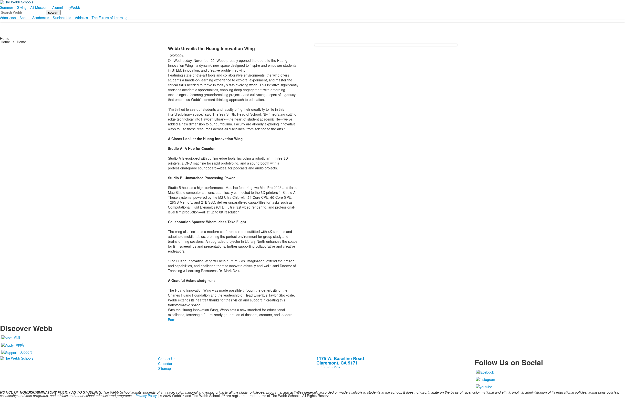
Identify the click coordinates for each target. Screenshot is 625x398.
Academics (40, 17)
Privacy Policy (146, 395)
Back (172, 319)
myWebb (73, 7)
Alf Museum (39, 7)
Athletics (81, 17)
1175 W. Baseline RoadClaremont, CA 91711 (340, 360)
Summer (6, 7)
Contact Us (166, 358)
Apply (20, 344)
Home (6, 41)
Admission (8, 17)
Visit (17, 337)
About (24, 17)
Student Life (62, 17)
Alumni (57, 7)
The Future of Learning (109, 17)
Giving (22, 7)
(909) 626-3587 (328, 366)
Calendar (165, 363)
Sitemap (164, 368)
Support (26, 352)
